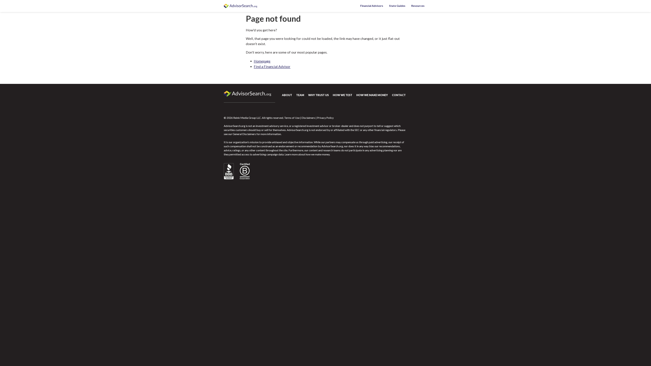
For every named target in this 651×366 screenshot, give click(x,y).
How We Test (342, 95)
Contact (399, 95)
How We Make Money (372, 95)
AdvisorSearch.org (241, 6)
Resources (418, 5)
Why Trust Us (318, 95)
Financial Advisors (371, 5)
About (287, 95)
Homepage (262, 61)
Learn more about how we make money (307, 154)
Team (300, 95)
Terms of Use (292, 117)
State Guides (397, 5)
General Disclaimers (244, 134)
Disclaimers (308, 117)
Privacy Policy (325, 117)
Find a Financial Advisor (272, 66)
